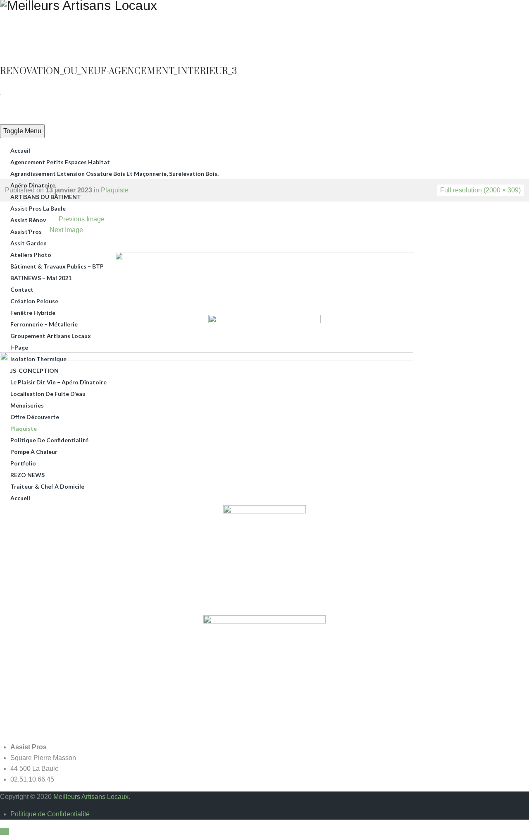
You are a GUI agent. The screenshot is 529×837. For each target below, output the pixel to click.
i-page (19, 347)
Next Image (66, 229)
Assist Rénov (28, 219)
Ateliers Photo (30, 254)
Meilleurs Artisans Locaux (91, 796)
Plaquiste (115, 190)
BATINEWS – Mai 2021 (40, 277)
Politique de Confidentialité (50, 814)
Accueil (20, 150)
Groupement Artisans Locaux (50, 335)
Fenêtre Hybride (32, 312)
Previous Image (82, 219)
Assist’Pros (26, 231)
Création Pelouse (34, 301)
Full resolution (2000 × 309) (480, 190)
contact (21, 289)
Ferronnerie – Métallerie (44, 324)
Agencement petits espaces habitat (60, 161)
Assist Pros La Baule (38, 208)
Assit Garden (28, 243)
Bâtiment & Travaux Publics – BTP (57, 266)
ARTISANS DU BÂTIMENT (45, 196)
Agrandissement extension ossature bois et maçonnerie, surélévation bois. (114, 173)
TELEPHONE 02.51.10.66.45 (423, 16)
